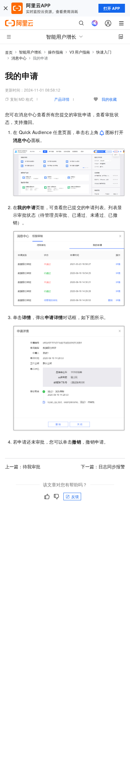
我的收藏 (109, 99)
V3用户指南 (79, 51)
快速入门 (103, 51)
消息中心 (19, 58)
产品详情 (61, 99)
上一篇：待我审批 (22, 466)
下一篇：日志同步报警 (103, 466)
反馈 (75, 496)
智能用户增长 (30, 51)
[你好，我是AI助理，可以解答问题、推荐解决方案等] (94, 23)
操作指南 (55, 51)
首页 (9, 52)
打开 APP (111, 8)
